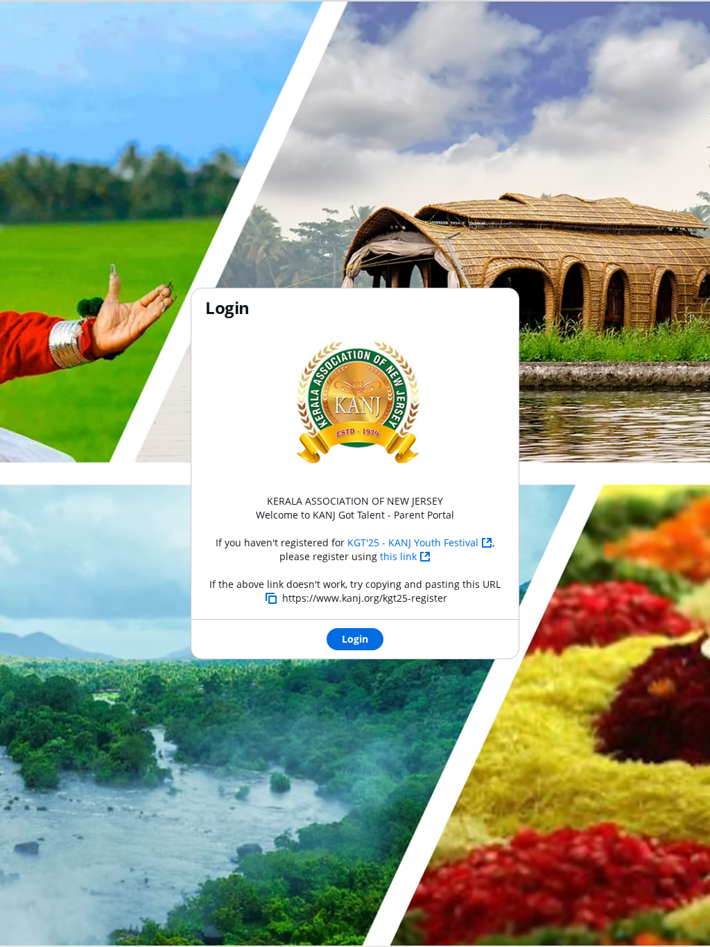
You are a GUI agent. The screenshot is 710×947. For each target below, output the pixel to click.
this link (398, 556)
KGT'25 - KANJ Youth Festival (412, 542)
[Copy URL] (271, 598)
